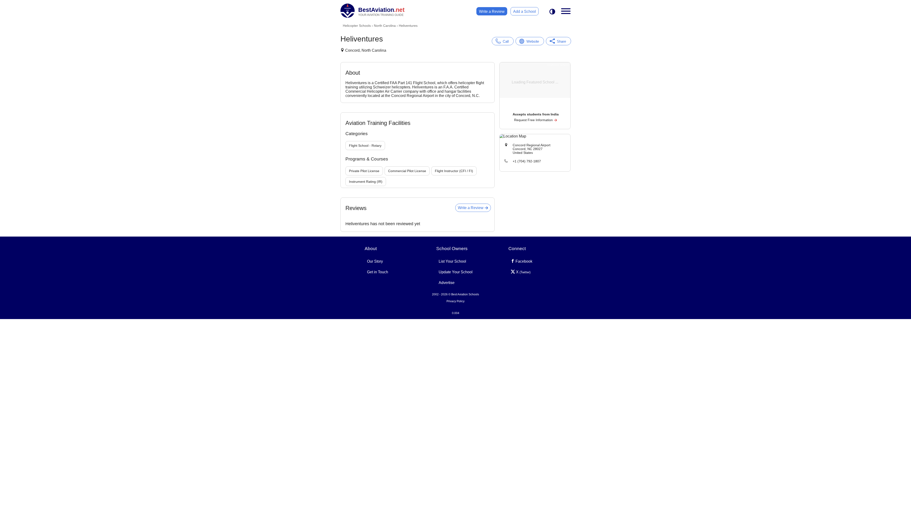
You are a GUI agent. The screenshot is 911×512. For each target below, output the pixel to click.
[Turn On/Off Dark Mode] (552, 11)
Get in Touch (377, 272)
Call (506, 41)
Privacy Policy (455, 301)
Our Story (375, 261)
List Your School (452, 261)
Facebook (523, 261)
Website (532, 41)
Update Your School (456, 272)
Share (561, 41)
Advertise (447, 283)
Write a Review (492, 11)
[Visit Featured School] (535, 107)
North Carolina (385, 25)
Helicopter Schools (357, 25)
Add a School (524, 11)
